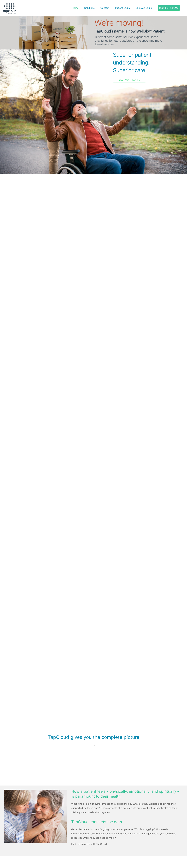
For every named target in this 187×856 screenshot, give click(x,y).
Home (75, 7)
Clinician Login (144, 7)
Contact (104, 7)
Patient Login (122, 7)
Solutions (89, 7)
